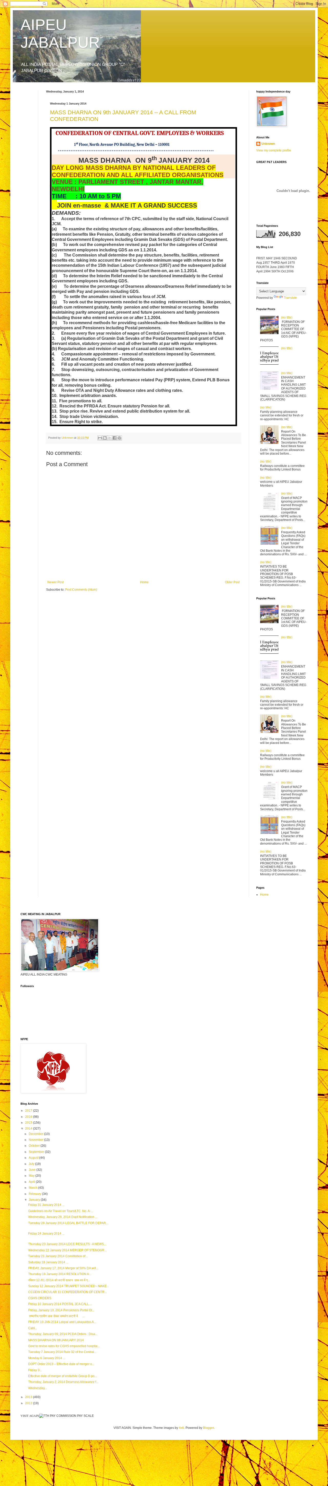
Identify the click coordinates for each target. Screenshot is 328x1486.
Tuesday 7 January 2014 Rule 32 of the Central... (62, 1352)
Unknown (268, 144)
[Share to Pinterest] (119, 437)
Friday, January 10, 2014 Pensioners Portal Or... (61, 1310)
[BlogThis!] (104, 437)
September (37, 1152)
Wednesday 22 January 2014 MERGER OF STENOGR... (67, 1250)
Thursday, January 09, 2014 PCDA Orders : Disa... (62, 1334)
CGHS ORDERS (39, 1298)
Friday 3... (35, 1370)
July (32, 1164)
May (32, 1175)
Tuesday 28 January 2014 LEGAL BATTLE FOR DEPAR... (68, 1223)
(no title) (286, 317)
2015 (29, 1122)
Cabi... (32, 1328)
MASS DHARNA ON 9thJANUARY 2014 (56, 1340)
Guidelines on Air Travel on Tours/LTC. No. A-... (60, 1211)
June (32, 1170)
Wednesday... (37, 1388)
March (33, 1188)
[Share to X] (109, 437)
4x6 (181, 1428)
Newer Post (55, 582)
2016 (29, 1117)
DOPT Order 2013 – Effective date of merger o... (61, 1364)
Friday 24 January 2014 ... (46, 1233)
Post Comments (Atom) (81, 589)
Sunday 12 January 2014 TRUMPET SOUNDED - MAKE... (68, 1286)
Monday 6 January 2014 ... (46, 1358)
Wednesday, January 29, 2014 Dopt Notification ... (62, 1217)
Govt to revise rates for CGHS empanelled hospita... (64, 1346)
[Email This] (99, 437)
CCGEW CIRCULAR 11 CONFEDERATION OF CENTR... (67, 1292)
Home (144, 582)
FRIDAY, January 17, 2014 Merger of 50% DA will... (63, 1268)
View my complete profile (273, 150)
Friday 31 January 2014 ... (46, 1205)
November (36, 1140)
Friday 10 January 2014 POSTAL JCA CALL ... (60, 1304)
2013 (29, 1397)
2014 (29, 1128)
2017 (29, 1110)
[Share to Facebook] (114, 437)
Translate (290, 298)
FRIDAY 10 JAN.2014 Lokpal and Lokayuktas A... (62, 1322)
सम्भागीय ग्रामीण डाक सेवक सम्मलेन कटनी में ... (56, 1316)
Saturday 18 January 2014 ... (48, 1262)
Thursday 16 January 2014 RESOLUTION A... (59, 1274)
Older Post (232, 582)
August (34, 1158)
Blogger (208, 1428)
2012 (29, 1403)
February (35, 1194)
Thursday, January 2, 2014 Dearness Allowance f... (63, 1382)
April (32, 1182)
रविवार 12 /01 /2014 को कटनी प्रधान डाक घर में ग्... (59, 1280)
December (36, 1134)
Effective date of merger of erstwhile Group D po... (62, 1376)
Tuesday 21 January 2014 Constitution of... (58, 1256)
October (34, 1145)
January (35, 1200)
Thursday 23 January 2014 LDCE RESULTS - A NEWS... (67, 1244)
